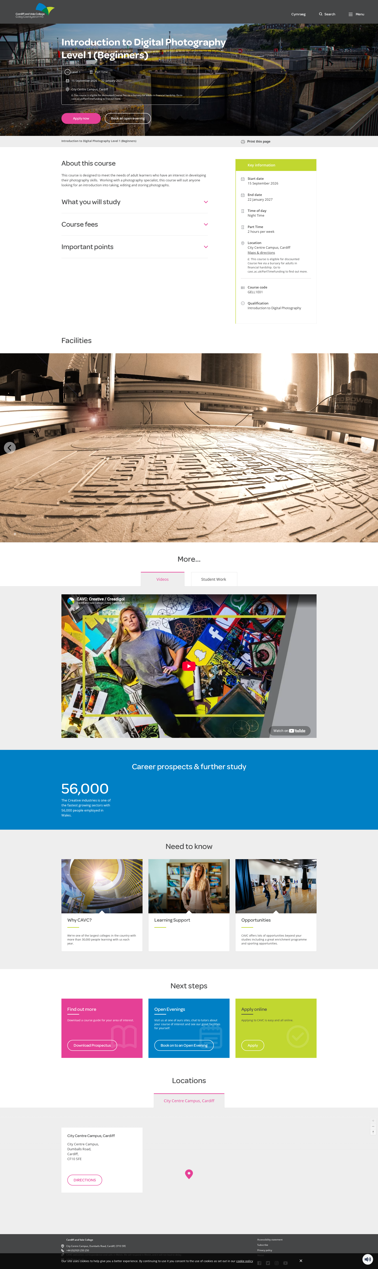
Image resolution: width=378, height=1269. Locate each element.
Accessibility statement (270, 1239)
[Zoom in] (373, 1120)
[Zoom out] (373, 1126)
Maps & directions (261, 252)
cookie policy (244, 1261)
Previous (10, 448)
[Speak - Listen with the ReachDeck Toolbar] (367, 1259)
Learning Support (172, 920)
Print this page (258, 141)
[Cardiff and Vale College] (35, 12)
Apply (253, 1045)
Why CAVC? (79, 920)
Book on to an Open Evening (184, 1045)
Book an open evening (128, 118)
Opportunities (256, 920)
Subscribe (262, 1245)
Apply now (81, 118)
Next (366, 448)
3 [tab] (24, 534)
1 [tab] (15, 534)
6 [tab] (38, 534)
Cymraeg (298, 14)
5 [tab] (34, 534)
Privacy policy (264, 1250)
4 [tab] (29, 534)
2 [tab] (20, 534)
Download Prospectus (92, 1045)
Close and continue (300, 1260)
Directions (85, 1180)
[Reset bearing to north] (373, 1132)
